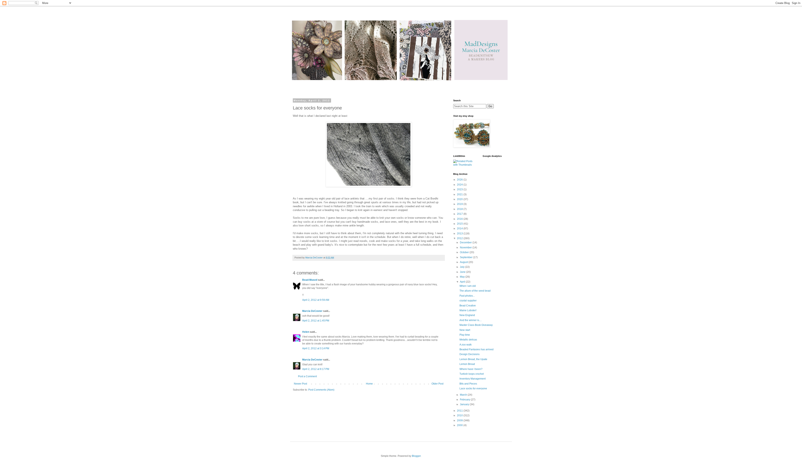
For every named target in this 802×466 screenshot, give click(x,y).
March (464, 394)
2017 (460, 213)
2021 (460, 194)
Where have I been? (470, 369)
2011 (460, 410)
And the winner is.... (470, 320)
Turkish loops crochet (471, 373)
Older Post (437, 383)
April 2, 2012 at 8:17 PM (315, 369)
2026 (460, 179)
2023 (460, 189)
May (462, 276)
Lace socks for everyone (473, 388)
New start (464, 330)
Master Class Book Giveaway (476, 325)
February (465, 399)
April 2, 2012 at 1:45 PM (315, 320)
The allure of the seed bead (475, 290)
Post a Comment (307, 376)
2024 (460, 184)
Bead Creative (467, 305)
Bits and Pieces (468, 383)
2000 (460, 425)
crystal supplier (468, 300)
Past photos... (467, 295)
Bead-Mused (309, 279)
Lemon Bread (467, 364)
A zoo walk (465, 344)
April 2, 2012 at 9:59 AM (315, 299)
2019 (460, 204)
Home (369, 383)
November (466, 247)
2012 (460, 238)
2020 (460, 199)
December (466, 242)
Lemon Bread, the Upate (473, 359)
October (465, 252)
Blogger (416, 456)
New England (467, 315)
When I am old (467, 285)
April (463, 281)
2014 (460, 228)
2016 (460, 218)
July (462, 266)
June (463, 271)
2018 (460, 209)
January (465, 404)
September (466, 257)
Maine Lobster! (467, 310)
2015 (460, 223)
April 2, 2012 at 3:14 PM (315, 348)
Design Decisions (469, 354)
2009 (460, 420)
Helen (305, 331)
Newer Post (300, 383)
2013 (460, 233)
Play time (464, 334)
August (464, 262)
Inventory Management (472, 378)
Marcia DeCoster (312, 311)
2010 (460, 415)
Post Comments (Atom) (321, 389)
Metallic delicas (468, 339)
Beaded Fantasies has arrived (476, 349)
